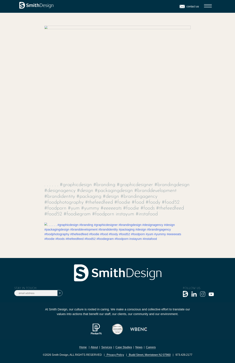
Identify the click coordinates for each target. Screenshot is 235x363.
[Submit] (59, 293)
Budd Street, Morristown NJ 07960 (149, 354)
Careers (151, 347)
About (94, 347)
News (138, 347)
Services (106, 347)
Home (83, 347)
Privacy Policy (114, 354)
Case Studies (123, 347)
